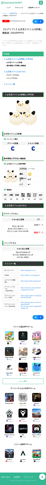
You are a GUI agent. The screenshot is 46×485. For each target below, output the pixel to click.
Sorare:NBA (23, 374)
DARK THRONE (9, 358)
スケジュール (19, 7)
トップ (8, 7)
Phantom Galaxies (9, 435)
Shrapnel (10, 460)
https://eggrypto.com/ (28, 270)
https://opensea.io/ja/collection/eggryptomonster (31, 289)
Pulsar (24, 420)
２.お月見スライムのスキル (15, 72)
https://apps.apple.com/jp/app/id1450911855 (31, 296)
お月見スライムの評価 (14, 62)
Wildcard (37, 404)
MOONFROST (36, 460)
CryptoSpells (23, 358)
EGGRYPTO (13, 13)
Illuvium (37, 420)
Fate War (9, 342)
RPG (6, 21)
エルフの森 (37, 342)
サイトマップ (28, 477)
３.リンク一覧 (9, 84)
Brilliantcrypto (9, 403)
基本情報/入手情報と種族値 (16, 65)
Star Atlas (23, 460)
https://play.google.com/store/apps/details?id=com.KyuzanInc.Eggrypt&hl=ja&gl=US (31, 305)
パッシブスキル (12, 78)
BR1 (24, 435)
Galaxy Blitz (23, 404)
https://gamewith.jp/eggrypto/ (31, 281)
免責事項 (17, 477)
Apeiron (10, 420)
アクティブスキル (13, 75)
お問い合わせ (5, 477)
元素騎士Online (37, 358)
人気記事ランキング (34, 7)
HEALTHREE (9, 374)
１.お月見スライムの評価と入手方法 (18, 59)
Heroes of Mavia (36, 435)
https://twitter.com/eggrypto (30, 275)
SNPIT (23, 342)
